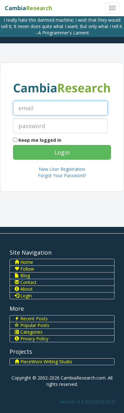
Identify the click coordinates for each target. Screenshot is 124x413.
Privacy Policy (33, 339)
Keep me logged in (39, 140)
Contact (28, 282)
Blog (24, 275)
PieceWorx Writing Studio (45, 362)
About (26, 289)
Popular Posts (34, 325)
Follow (26, 269)
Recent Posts (33, 318)
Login (25, 296)
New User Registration (62, 169)
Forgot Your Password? (62, 175)
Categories (31, 332)
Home (26, 262)
